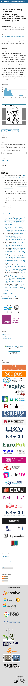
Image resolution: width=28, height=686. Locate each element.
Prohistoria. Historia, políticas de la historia (14, 1)
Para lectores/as (5, 556)
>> (12, 293)
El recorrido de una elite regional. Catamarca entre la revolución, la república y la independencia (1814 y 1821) (15, 258)
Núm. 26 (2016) (14, 5)
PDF (5, 130)
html (10, 130)
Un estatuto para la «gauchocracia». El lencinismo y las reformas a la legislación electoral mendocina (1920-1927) (13, 236)
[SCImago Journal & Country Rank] (14, 346)
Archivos (8, 5)
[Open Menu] (1, 1)
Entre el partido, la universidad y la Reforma (13, 243)
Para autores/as (5, 559)
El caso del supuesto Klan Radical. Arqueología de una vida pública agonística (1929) (15, 286)
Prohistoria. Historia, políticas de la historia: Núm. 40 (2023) (14, 245)
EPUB (16, 130)
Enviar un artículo (7, 567)
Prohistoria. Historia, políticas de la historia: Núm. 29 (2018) (15, 262)
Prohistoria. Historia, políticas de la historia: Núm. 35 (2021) (14, 281)
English (4, 336)
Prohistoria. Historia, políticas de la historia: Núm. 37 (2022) (14, 239)
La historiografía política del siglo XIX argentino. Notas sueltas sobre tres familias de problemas (15, 250)
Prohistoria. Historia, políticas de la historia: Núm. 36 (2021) (15, 270)
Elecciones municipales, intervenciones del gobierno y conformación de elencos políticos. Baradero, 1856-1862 (15, 267)
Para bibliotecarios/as (7, 561)
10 (10, 293)
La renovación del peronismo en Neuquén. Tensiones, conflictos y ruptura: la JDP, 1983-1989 (14, 227)
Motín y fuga (22, 272)
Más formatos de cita (7, 153)
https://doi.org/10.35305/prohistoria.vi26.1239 (13, 36)
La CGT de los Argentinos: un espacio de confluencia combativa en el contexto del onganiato (15, 278)
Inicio (2, 5)
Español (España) (6, 334)
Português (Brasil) (6, 338)
